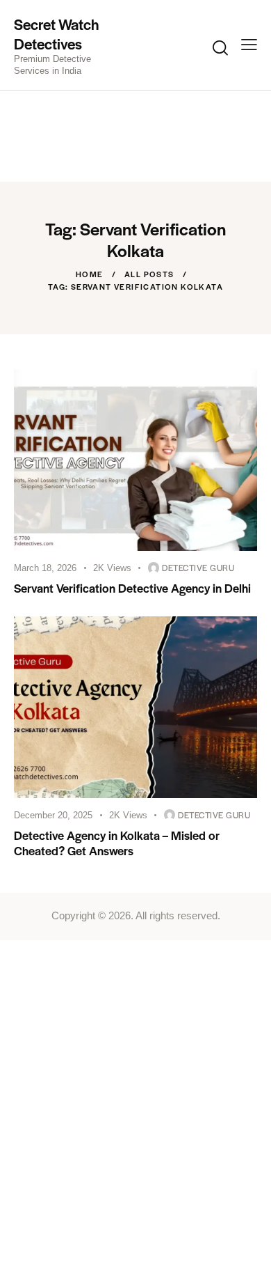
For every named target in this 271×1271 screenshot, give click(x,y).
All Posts (149, 273)
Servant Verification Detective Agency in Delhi (132, 587)
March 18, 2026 (45, 568)
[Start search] (220, 47)
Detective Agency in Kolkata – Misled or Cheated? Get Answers (117, 842)
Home (90, 273)
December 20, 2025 (53, 815)
